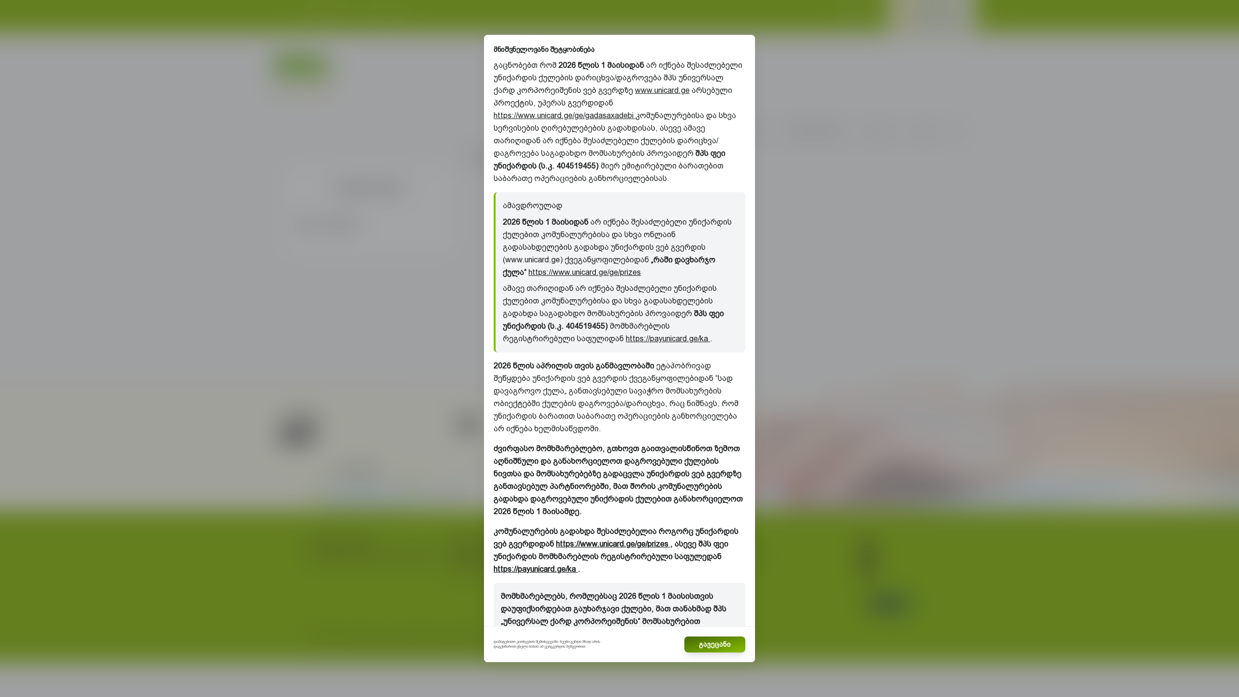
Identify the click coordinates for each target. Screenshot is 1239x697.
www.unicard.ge (662, 90)
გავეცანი (715, 644)
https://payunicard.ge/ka (668, 338)
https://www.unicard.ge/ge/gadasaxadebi (564, 115)
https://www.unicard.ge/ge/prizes (585, 272)
